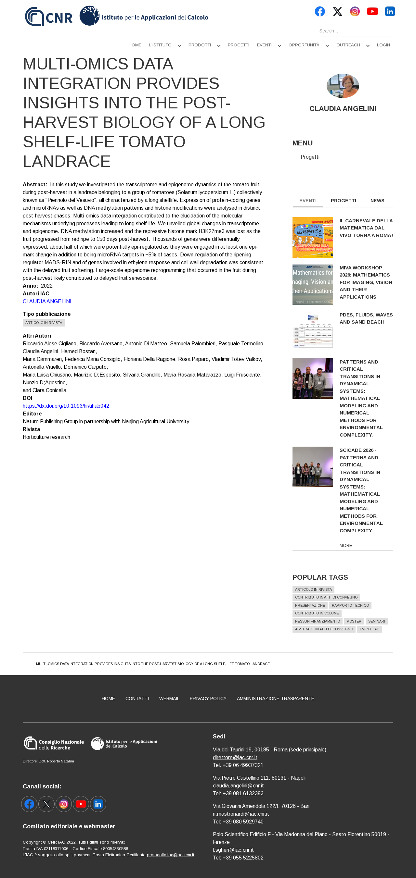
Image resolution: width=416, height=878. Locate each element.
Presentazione (310, 605)
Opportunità (304, 45)
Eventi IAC (369, 629)
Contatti (137, 698)
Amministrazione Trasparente (275, 698)
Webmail (169, 698)
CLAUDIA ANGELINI (47, 301)
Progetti (238, 45)
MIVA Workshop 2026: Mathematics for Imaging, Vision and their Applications (366, 282)
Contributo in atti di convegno (326, 597)
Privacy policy (208, 698)
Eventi (264, 45)
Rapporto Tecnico (350, 605)
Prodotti (199, 45)
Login (383, 45)
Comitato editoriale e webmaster (69, 826)
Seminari (376, 621)
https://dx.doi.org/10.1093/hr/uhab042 (66, 406)
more (346, 545)
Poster (354, 621)
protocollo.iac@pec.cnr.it (170, 854)
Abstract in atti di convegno (324, 629)
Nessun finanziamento (317, 621)
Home (135, 45)
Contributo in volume (317, 613)
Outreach (348, 45)
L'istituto (160, 45)
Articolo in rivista (43, 323)
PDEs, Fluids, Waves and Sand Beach (366, 318)
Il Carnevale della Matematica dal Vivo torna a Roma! (366, 228)
